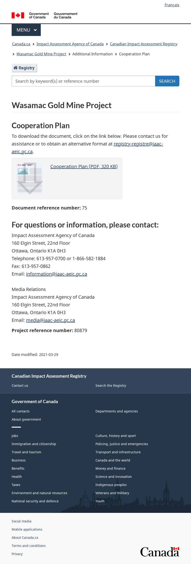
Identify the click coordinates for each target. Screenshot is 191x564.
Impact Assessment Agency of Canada (70, 43)
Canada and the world (113, 460)
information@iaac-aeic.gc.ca (56, 274)
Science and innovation (114, 476)
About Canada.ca (25, 537)
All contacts (21, 411)
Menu (24, 30)
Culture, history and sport (116, 435)
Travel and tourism (26, 452)
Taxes (16, 484)
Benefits (18, 468)
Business (19, 460)
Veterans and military (112, 493)
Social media (21, 521)
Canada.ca (21, 43)
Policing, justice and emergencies (122, 444)
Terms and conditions (29, 545)
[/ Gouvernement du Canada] (45, 15)
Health (17, 476)
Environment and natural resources (39, 493)
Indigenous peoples (111, 484)
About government (26, 419)
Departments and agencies (117, 411)
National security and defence (35, 501)
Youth (100, 501)
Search (167, 81)
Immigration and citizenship (34, 444)
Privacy (17, 554)
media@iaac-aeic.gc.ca (50, 320)
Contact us (20, 385)
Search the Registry (111, 385)
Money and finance (111, 468)
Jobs (15, 435)
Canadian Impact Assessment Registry (143, 43)
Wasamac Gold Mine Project (41, 54)
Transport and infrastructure (118, 452)
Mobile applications (27, 529)
